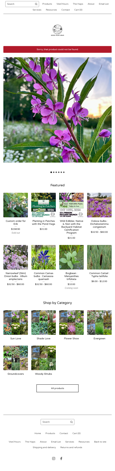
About (91, 4)
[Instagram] (54, 458)
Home (37, 433)
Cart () (78, 9)
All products (57, 388)
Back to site (100, 441)
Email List (104, 4)
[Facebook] (61, 458)
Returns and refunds (71, 447)
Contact (65, 9)
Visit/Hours (62, 4)
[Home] (57, 30)
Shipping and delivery (44, 447)
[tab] (51, 172)
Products (47, 4)
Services (37, 9)
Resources (51, 9)
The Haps (78, 4)
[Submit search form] (36, 4)
